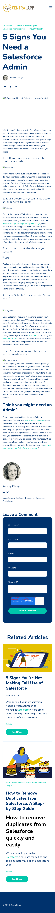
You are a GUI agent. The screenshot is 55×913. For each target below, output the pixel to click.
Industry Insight (36, 28)
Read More (17, 732)
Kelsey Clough (16, 77)
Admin (9, 724)
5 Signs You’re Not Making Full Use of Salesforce (24, 683)
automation (34, 335)
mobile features (10, 338)
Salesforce (7, 25)
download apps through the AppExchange (21, 223)
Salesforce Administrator (14, 28)
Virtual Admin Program (26, 25)
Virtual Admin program (35, 420)
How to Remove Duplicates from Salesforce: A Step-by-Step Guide (25, 800)
